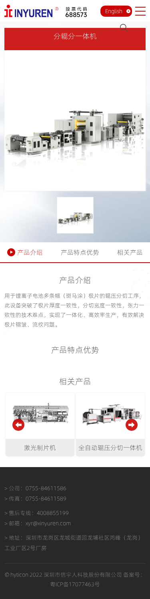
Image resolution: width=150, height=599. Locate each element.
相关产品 (130, 252)
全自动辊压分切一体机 (110, 447)
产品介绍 (30, 252)
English (113, 11)
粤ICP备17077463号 (75, 584)
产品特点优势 (80, 252)
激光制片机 (40, 447)
